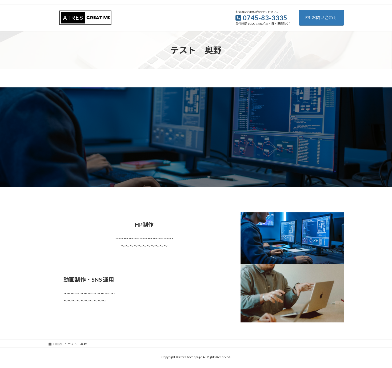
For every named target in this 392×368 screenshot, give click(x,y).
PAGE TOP (378, 352)
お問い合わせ (324, 17)
